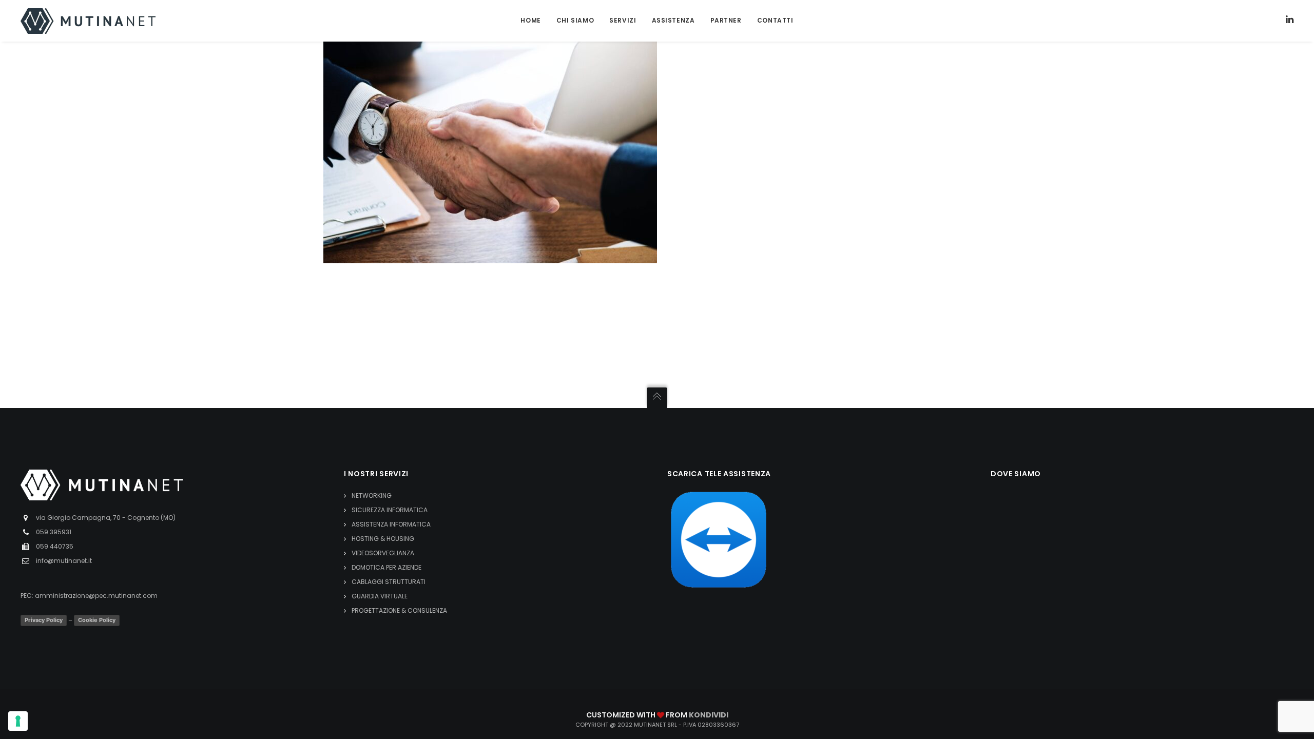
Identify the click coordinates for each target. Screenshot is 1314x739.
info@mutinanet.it (64, 560)
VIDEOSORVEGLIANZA (383, 553)
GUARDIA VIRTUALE (380, 596)
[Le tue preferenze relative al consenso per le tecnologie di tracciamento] (18, 721)
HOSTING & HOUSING (383, 538)
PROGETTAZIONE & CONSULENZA (399, 610)
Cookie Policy (96, 620)
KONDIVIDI (708, 715)
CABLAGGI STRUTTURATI (389, 581)
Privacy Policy (44, 620)
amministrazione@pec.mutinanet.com (96, 595)
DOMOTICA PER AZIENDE (386, 567)
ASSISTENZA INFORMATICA (391, 524)
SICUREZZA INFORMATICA (390, 509)
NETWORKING (372, 495)
